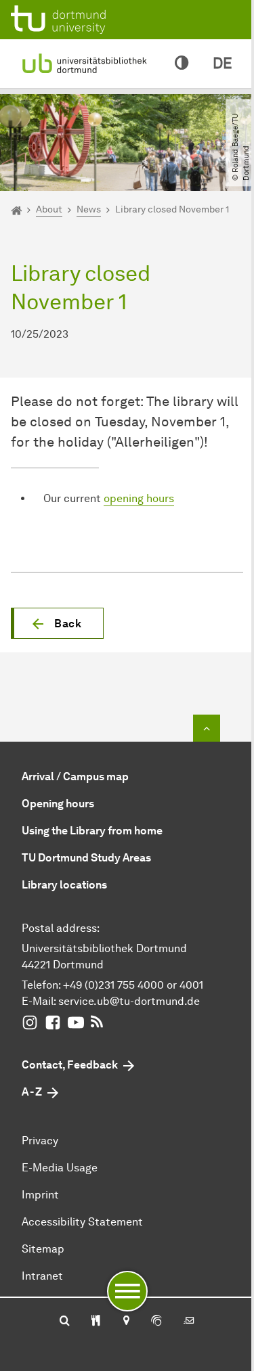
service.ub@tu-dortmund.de (129, 1001)
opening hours (139, 498)
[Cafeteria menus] (96, 1321)
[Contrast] (181, 63)
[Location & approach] (125, 1321)
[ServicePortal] (156, 1321)
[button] (57, 623)
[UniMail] (189, 1321)
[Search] (65, 1321)
